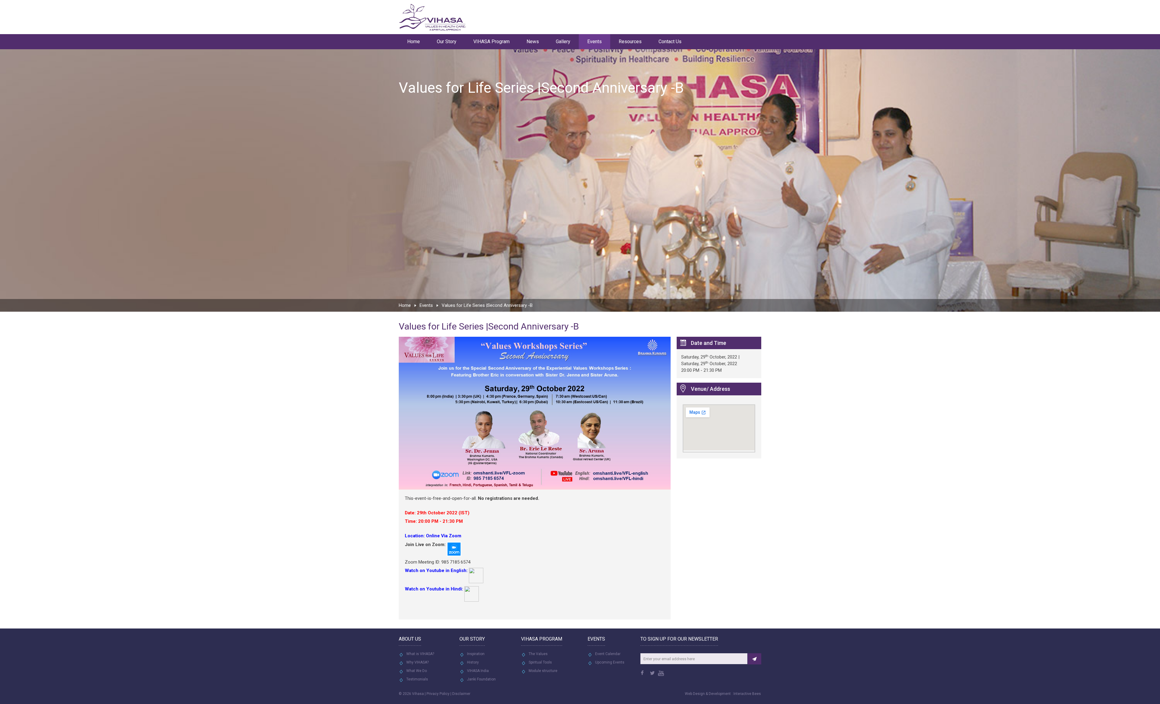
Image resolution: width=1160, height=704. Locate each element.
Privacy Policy (438, 694)
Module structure (543, 671)
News (533, 41)
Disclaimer (461, 694)
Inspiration (476, 654)
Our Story (446, 41)
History (473, 662)
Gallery (563, 41)
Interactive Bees (747, 694)
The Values (538, 654)
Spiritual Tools (540, 662)
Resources (630, 41)
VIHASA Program (491, 41)
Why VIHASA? (417, 662)
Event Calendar (607, 654)
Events (594, 41)
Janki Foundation (481, 679)
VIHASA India (478, 671)
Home (413, 41)
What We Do (416, 671)
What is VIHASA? (420, 654)
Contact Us (670, 41)
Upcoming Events (609, 662)
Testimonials (417, 679)
